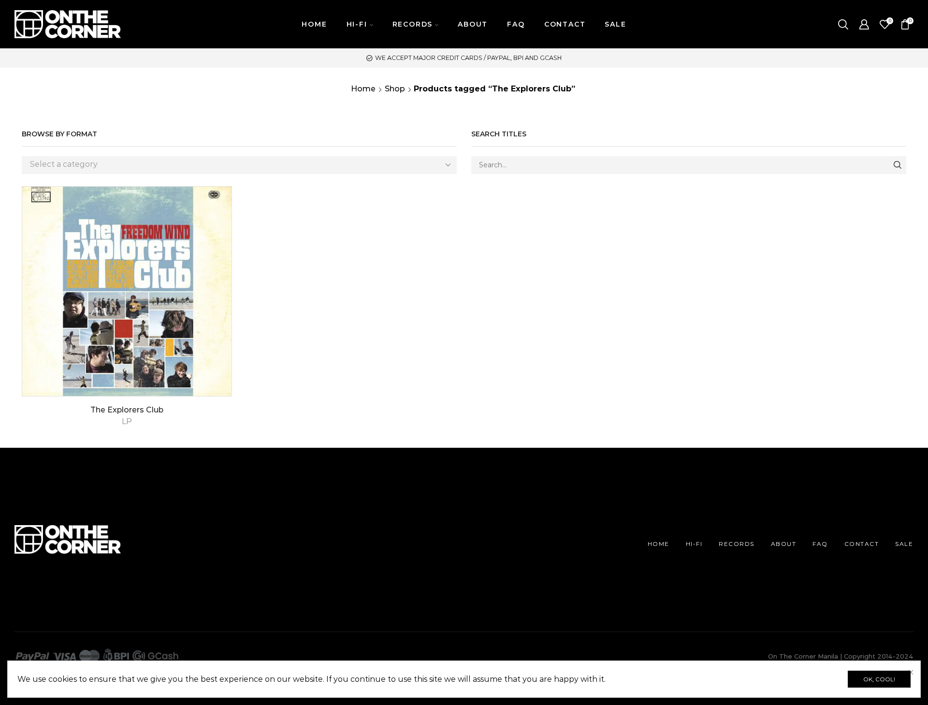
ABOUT (473, 24)
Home (363, 88)
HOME (314, 24)
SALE (615, 24)
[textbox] (232, 165)
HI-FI (694, 543)
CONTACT (565, 24)
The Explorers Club (126, 409)
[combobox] (239, 165)
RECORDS (736, 543)
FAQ (515, 24)
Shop (395, 88)
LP (127, 421)
